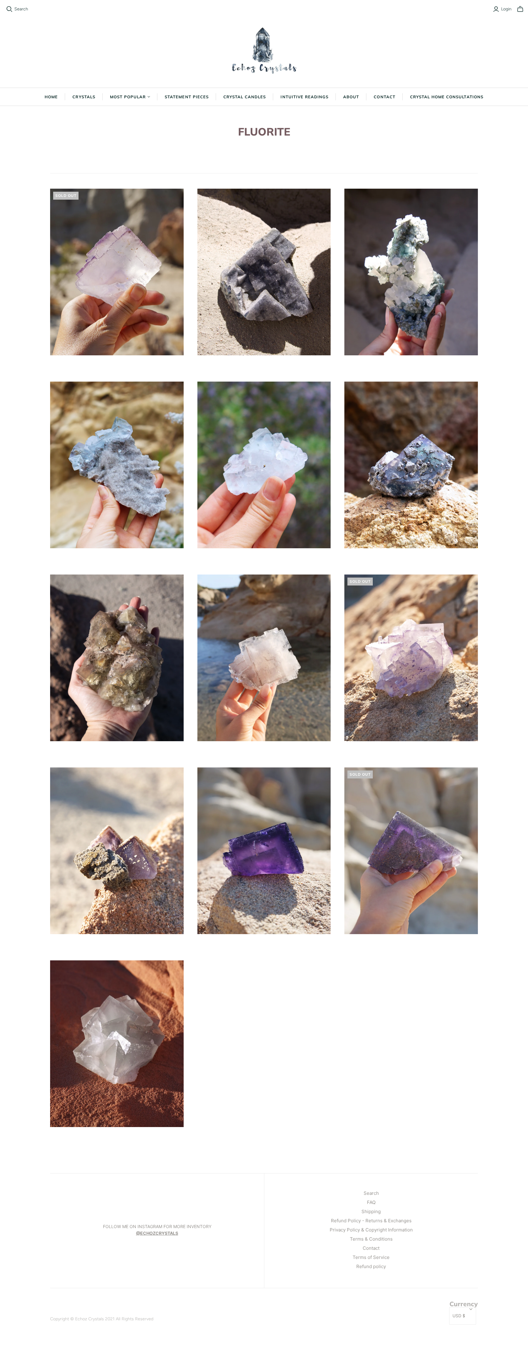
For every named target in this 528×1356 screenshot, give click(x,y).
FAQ (371, 1202)
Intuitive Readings (304, 96)
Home (51, 96)
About (351, 96)
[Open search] (9, 9)
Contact (384, 96)
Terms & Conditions (371, 1239)
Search (21, 9)
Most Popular (128, 96)
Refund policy (371, 1266)
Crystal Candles (244, 96)
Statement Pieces (187, 96)
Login (506, 9)
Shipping (371, 1211)
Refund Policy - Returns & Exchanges (371, 1221)
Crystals (83, 96)
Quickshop (82, 366)
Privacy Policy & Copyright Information (371, 1230)
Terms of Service (371, 1257)
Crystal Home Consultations (446, 96)
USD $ (459, 1315)
